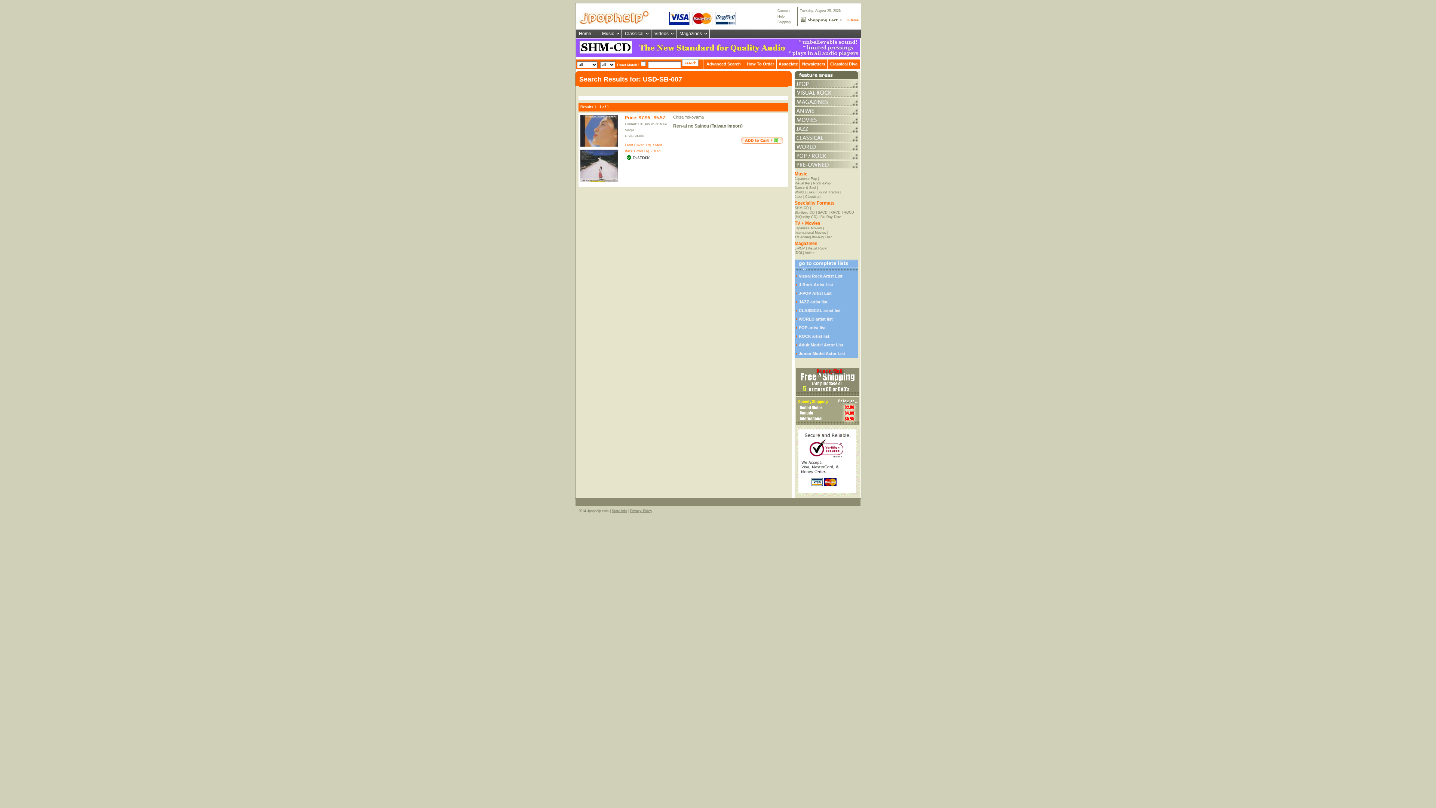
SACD (823, 212)
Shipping (784, 22)
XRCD (836, 212)
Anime (809, 253)
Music (608, 33)
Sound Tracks (828, 192)
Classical (634, 33)
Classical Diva (843, 64)
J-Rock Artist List (816, 284)
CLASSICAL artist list (820, 310)
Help (781, 16)
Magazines (690, 33)
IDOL (799, 253)
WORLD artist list (816, 319)
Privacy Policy (641, 511)
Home (585, 33)
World (799, 192)
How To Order (760, 64)
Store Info (619, 511)
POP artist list (812, 327)
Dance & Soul (805, 188)
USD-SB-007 (635, 136)
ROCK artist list (814, 336)
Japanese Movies (808, 228)
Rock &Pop (822, 183)
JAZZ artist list (813, 302)
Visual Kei (802, 183)
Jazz (798, 197)
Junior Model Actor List (822, 353)
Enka (810, 192)
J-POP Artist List (815, 293)
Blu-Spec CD (805, 212)
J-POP (800, 248)
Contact (783, 11)
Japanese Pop (806, 179)
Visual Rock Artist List (821, 276)
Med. (659, 145)
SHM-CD (802, 208)
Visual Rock (817, 248)
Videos (661, 33)
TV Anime (802, 237)
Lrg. (649, 145)
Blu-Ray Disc (830, 217)
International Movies (810, 233)
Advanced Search (723, 64)
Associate (788, 64)
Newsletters (813, 64)
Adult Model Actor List (821, 345)
